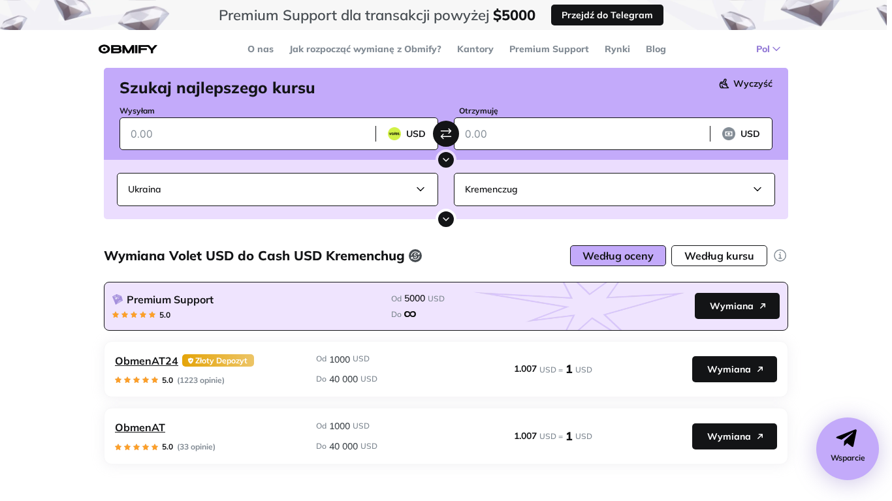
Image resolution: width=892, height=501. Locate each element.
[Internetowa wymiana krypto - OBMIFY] (128, 49)
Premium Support (549, 49)
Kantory (475, 49)
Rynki (617, 49)
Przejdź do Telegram (607, 15)
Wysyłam (137, 110)
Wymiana (732, 306)
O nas (260, 49)
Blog (656, 49)
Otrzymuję (478, 110)
